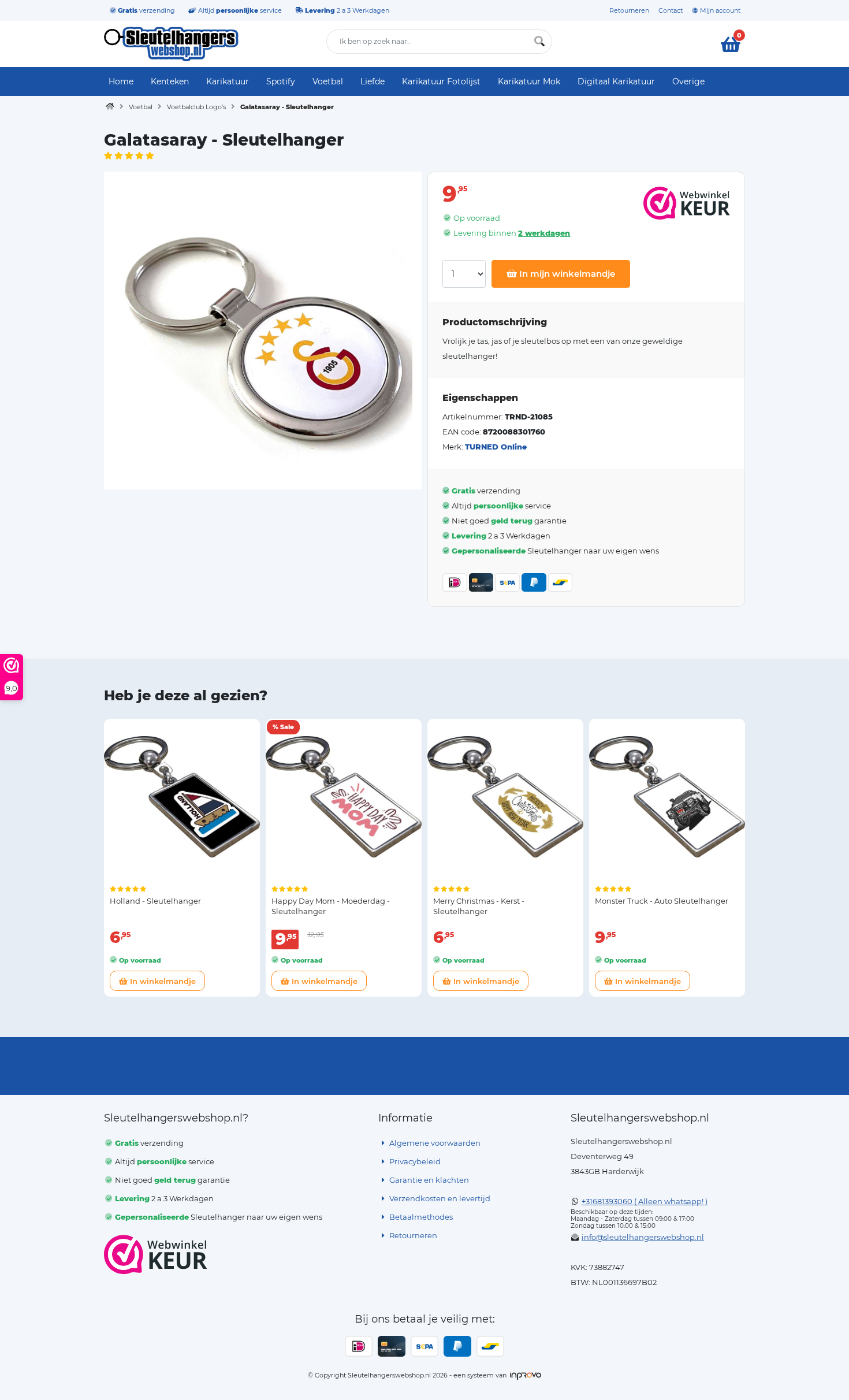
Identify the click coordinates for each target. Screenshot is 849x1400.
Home (121, 81)
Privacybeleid (414, 1161)
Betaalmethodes (420, 1216)
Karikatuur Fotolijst (441, 81)
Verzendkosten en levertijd (439, 1198)
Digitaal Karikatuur (616, 81)
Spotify (280, 81)
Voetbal (327, 81)
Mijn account (719, 10)
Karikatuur (227, 81)
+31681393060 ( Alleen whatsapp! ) (645, 1201)
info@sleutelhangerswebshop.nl (643, 1237)
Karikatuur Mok (529, 81)
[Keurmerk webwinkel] (155, 1254)
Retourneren (629, 10)
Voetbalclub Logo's (196, 107)
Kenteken (170, 81)
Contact (670, 10)
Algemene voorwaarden (434, 1143)
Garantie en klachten (428, 1179)
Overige (688, 81)
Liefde (372, 81)
